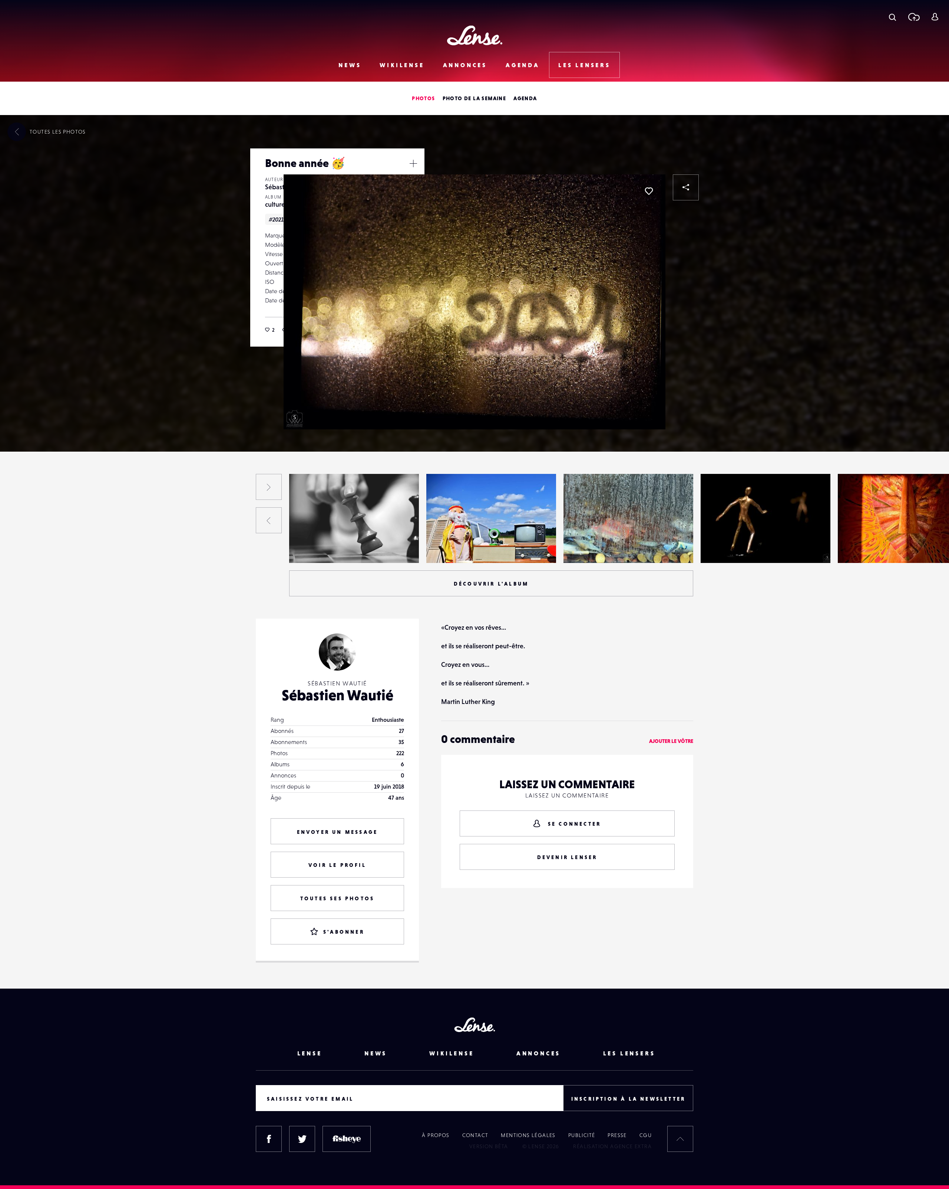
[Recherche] (892, 17)
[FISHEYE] (347, 1139)
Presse (617, 1135)
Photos (423, 98)
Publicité (581, 1135)
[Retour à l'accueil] (474, 35)
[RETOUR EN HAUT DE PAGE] (680, 1139)
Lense (309, 1053)
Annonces (465, 65)
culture (275, 204)
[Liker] (649, 191)
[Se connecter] (934, 17)
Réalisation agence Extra (612, 1146)
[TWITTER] (302, 1139)
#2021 (276, 219)
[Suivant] (269, 487)
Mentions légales (528, 1135)
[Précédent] (269, 520)
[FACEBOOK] (269, 1139)
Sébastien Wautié (44, 547)
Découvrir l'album (491, 584)
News (349, 65)
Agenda (523, 65)
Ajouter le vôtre (671, 741)
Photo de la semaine (474, 98)
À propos (435, 1135)
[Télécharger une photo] (913, 17)
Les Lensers (584, 65)
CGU (645, 1135)
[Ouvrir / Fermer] (413, 163)
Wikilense (402, 65)
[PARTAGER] (686, 187)
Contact (475, 1135)
